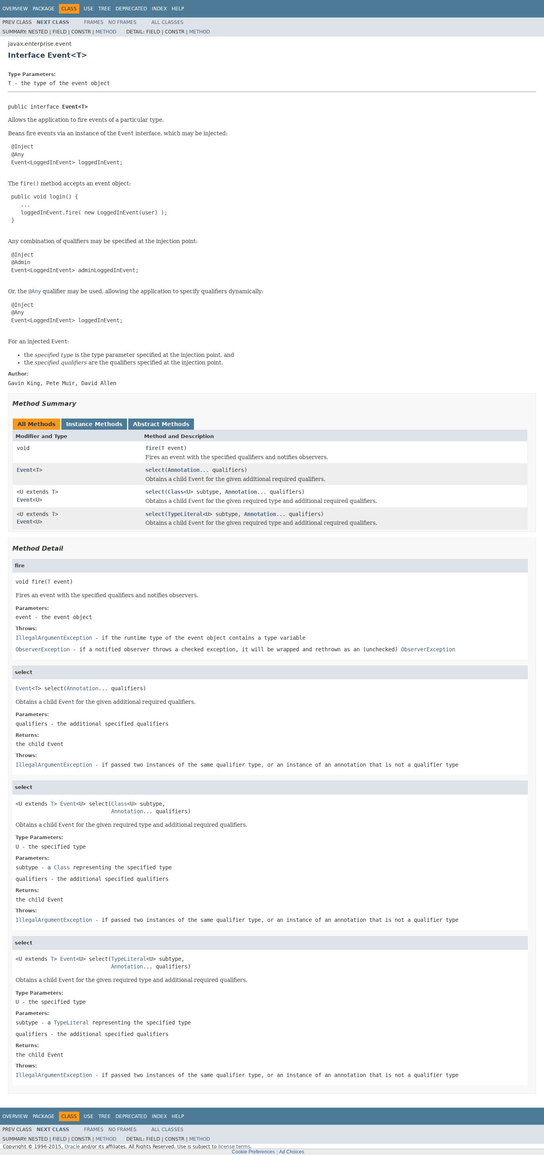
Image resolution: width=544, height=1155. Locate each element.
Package (44, 9)
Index (159, 9)
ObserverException (43, 649)
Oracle (72, 1146)
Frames (94, 22)
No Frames (122, 22)
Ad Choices (291, 1152)
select (154, 470)
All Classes (167, 22)
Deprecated (131, 9)
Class (176, 492)
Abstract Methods (161, 424)
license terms (234, 1146)
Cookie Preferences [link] (253, 1152)
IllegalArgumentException (54, 638)
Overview (15, 9)
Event (25, 470)
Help (178, 9)
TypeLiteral (185, 514)
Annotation (184, 470)
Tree (104, 9)
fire (151, 448)
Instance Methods (94, 424)
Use (89, 9)
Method (106, 32)
